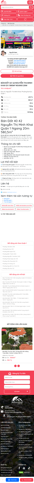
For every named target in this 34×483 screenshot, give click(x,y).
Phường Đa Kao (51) (8, 249)
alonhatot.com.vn (11, 192)
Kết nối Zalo (18, 71)
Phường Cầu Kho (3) (8, 268)
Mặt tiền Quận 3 (5, 444)
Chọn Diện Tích (8, 19)
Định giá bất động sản (6, 467)
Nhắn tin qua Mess (18, 76)
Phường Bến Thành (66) (9, 254)
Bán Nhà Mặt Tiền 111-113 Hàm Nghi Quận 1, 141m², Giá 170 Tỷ (17, 307)
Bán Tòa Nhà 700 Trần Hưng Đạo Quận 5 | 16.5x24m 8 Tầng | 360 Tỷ (17, 278)
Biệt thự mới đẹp (5, 425)
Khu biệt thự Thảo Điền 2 (7, 446)
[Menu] (30, 2)
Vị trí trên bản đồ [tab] (8, 214)
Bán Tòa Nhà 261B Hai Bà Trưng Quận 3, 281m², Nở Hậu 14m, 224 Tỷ (17, 291)
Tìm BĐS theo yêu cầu (6, 472)
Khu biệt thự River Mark (24, 444)
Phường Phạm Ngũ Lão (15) (10, 259)
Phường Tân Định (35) (9, 247)
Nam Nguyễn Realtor (20, 60)
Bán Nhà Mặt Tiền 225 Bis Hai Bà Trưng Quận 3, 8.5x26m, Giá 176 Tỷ (16, 311)
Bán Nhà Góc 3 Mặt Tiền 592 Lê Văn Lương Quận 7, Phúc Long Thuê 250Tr (17, 315)
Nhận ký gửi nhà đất (6, 475)
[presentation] (15, 366)
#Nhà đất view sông (7, 205)
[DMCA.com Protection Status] (25, 472)
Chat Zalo (14, 480)
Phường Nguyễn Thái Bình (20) (11, 256)
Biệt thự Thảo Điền (5, 441)
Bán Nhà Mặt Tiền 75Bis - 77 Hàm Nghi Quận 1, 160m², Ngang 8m (16, 299)
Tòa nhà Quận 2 (5, 448)
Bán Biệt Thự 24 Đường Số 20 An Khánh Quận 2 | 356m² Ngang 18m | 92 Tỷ (16, 286)
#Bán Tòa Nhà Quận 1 (23, 209)
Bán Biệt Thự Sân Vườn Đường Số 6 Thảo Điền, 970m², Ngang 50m (16, 295)
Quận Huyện (23, 11)
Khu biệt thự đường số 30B (25, 455)
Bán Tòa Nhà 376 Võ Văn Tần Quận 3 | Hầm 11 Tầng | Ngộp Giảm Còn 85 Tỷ (17, 282)
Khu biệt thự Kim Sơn (24, 438)
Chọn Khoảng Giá (25, 15)
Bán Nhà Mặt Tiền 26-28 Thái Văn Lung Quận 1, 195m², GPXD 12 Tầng (16, 303)
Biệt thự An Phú (5, 453)
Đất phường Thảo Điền (6, 439)
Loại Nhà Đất (7, 11)
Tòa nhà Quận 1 (8, 202)
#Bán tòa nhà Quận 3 (8, 209)
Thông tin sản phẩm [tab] (9, 117)
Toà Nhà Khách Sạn (6, 427)
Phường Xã (6, 15)
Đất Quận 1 (7, 198)
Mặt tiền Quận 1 (8, 200)
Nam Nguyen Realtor (20, 62)
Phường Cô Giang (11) (9, 263)
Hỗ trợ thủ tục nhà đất (6, 470)
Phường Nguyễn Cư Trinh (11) (11, 266)
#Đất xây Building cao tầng (24, 205)
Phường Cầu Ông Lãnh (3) (10, 261)
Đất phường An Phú (6, 451)
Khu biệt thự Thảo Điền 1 (25, 431)
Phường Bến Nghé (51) (9, 251)
